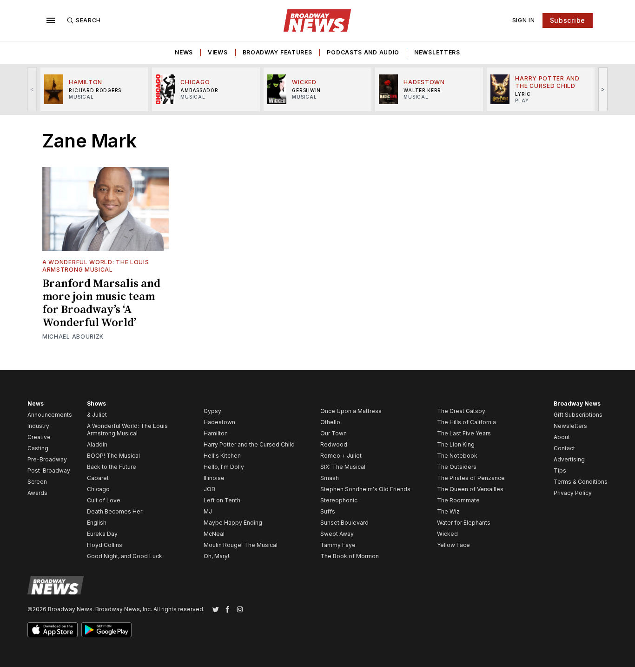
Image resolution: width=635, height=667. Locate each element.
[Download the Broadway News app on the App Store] (52, 629)
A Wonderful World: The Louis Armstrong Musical (95, 266)
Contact (564, 448)
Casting (37, 448)
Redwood (333, 444)
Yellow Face (453, 544)
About (562, 437)
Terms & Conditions (581, 481)
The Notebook (457, 455)
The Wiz (448, 511)
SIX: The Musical (342, 466)
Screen (37, 481)
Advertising (569, 459)
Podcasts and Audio (363, 52)
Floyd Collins (104, 544)
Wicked (447, 533)
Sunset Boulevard (344, 522)
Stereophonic (338, 500)
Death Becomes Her (114, 511)
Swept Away (337, 533)
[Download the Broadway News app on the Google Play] (106, 629)
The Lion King (456, 444)
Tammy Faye (338, 544)
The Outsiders (456, 466)
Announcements (49, 414)
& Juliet (97, 414)
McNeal (214, 533)
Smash (329, 477)
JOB (209, 489)
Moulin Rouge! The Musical (241, 544)
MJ (208, 511)
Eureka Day (102, 533)
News (184, 52)
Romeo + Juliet (341, 455)
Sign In (523, 20)
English (96, 522)
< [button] (32, 89)
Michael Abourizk (73, 336)
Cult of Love (103, 500)
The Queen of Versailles (470, 489)
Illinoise (214, 477)
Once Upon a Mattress (351, 410)
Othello (330, 422)
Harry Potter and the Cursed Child (249, 444)
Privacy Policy (573, 492)
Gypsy (212, 410)
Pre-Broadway (47, 459)
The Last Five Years (464, 433)
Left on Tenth (222, 500)
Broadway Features (277, 52)
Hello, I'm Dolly (224, 466)
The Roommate (458, 500)
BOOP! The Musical (113, 455)
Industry (38, 425)
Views (218, 52)
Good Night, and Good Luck (124, 556)
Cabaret (98, 477)
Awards (37, 492)
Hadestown (219, 422)
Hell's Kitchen (222, 455)
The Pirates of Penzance (471, 477)
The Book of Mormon (349, 556)
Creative (39, 437)
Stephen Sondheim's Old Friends (365, 489)
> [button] (603, 89)
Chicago (98, 489)
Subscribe (567, 20)
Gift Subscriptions (578, 414)
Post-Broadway (48, 470)
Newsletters (437, 52)
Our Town (333, 433)
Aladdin (97, 444)
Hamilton (216, 433)
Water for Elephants (463, 522)
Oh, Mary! (216, 556)
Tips (560, 470)
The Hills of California (466, 422)
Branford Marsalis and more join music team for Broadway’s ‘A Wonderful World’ (101, 303)
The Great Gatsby (461, 410)
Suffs (327, 511)
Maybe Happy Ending (233, 522)
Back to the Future (111, 466)
